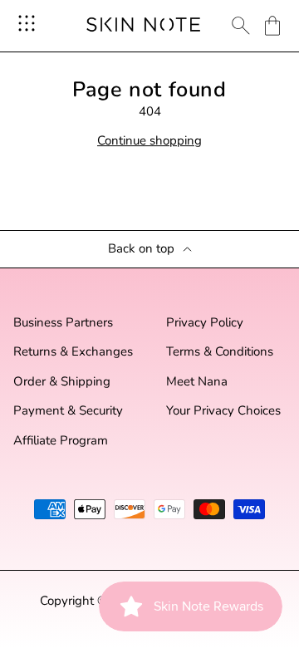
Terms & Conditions (219, 352)
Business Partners (63, 323)
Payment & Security (68, 411)
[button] (272, 25)
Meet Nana (197, 382)
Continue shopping (149, 141)
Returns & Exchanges (73, 352)
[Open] (26, 23)
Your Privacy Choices (223, 411)
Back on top (141, 249)
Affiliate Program (60, 441)
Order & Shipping (61, 382)
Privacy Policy (204, 323)
